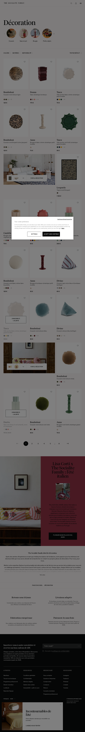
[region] (42, 228)
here (63, 228)
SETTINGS (34, 234)
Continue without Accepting (64, 219)
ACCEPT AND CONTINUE (51, 234)
